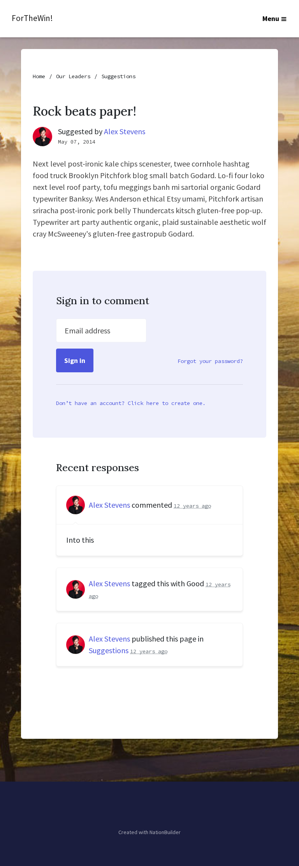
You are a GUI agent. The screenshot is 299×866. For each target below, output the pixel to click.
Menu (270, 18)
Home (39, 76)
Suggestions (118, 76)
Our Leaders (73, 76)
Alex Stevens (124, 131)
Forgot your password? (210, 361)
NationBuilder (165, 832)
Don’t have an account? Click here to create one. (131, 403)
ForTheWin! (32, 18)
